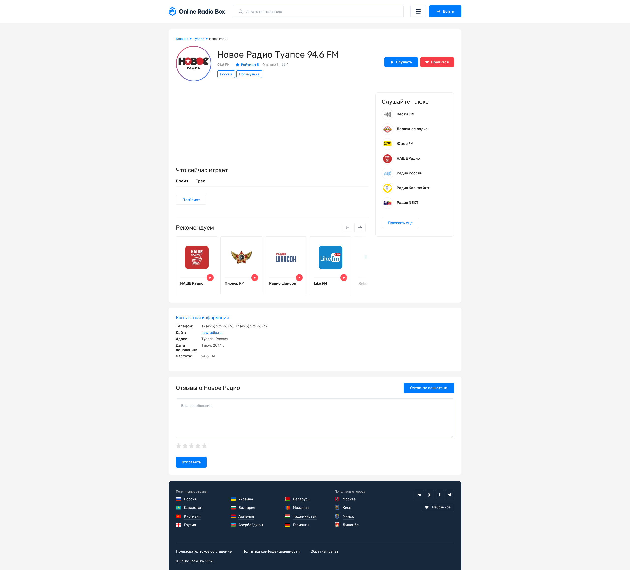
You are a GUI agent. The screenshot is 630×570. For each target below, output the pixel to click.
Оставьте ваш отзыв (428, 388)
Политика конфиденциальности (271, 551)
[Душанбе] (337, 524)
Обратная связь (324, 551)
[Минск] (337, 516)
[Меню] (418, 11)
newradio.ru (211, 332)
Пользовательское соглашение (204, 551)
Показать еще (400, 223)
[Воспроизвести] (210, 277)
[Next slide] (360, 227)
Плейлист (191, 200)
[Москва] (337, 499)
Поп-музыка (249, 74)
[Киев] (337, 507)
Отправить (191, 462)
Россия (226, 74)
